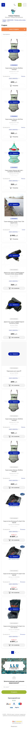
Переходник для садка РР (14, 371)
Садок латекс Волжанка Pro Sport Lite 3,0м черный (14, 627)
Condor (23, 229)
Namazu (23, 76)
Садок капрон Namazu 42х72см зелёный (14, 120)
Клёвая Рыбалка (14, 15)
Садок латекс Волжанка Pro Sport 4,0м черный (14, 574)
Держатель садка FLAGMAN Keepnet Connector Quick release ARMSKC (14, 273)
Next (23, 666)
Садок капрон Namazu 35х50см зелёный (14, 68)
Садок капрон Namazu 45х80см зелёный (14, 470)
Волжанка (22, 529)
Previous (5, 666)
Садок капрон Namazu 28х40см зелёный (14, 419)
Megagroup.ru (14, 726)
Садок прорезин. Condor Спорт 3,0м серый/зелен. (14, 222)
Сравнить (15, 51)
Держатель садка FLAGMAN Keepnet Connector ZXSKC (14, 322)
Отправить (14, 692)
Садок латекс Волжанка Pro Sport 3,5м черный (14, 522)
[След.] (18, 652)
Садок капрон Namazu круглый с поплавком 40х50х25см (14, 171)
